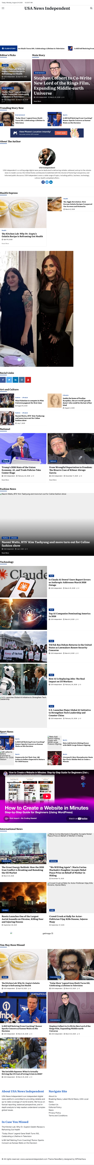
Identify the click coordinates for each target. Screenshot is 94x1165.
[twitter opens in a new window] (9, 380)
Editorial (5, 1065)
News (51, 1110)
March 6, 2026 (70, 209)
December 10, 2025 (57, 878)
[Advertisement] (47, 28)
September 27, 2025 (57, 925)
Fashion (18, 397)
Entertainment (8, 88)
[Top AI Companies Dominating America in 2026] (23, 614)
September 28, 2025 (10, 925)
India (52, 910)
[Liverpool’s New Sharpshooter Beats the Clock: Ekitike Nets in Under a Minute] (55, 758)
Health (5, 65)
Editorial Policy (55, 1107)
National (5, 461)
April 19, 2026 (22, 76)
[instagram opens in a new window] (22, 380)
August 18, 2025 (22, 406)
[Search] (91, 8)
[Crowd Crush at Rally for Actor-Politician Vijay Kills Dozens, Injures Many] (71, 897)
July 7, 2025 (21, 423)
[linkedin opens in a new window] (15, 380)
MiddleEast (6, 861)
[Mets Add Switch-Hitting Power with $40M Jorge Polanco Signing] (55, 743)
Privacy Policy (55, 1113)
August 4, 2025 (70, 408)
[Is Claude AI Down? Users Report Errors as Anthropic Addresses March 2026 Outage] (23, 581)
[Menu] (3, 8)
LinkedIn (51, 182)
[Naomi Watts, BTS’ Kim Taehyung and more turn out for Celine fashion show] (7, 418)
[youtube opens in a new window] (28, 380)
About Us (53, 1096)
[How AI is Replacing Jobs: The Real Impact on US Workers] (23, 679)
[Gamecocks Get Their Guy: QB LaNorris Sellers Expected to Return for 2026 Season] (7, 758)
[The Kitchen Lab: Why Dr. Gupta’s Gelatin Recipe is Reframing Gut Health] (23, 212)
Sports (17, 115)
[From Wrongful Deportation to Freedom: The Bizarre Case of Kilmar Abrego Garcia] (71, 448)
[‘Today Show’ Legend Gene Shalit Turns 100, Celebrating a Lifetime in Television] (71, 964)
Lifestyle (25, 397)
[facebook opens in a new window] (3, 380)
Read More (41, 101)
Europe (5, 910)
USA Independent (9, 76)
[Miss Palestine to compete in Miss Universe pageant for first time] (7, 401)
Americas (53, 861)
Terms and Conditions (58, 1115)
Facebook (43, 182)
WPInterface (80, 1159)
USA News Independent (47, 8)
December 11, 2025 (72, 476)
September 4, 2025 (22, 549)
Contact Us (53, 1104)
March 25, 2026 (23, 99)
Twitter (47, 182)
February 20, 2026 (71, 718)
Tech (51, 576)
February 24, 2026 (24, 476)
